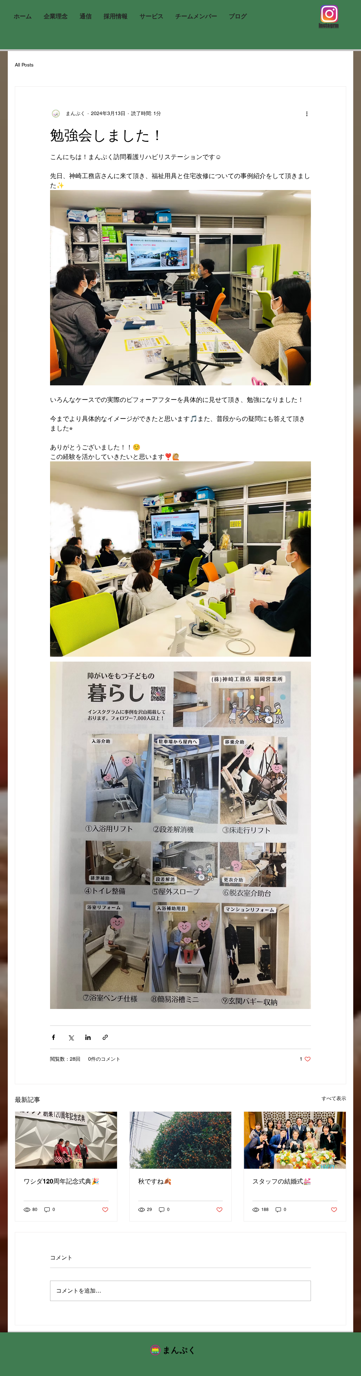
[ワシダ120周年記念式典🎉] (66, 1140)
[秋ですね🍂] (181, 1140)
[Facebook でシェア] (53, 1037)
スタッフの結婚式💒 (281, 1181)
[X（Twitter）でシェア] (70, 1037)
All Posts (24, 65)
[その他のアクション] (306, 113)
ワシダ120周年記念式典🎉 (61, 1181)
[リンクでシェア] (105, 1037)
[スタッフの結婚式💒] (295, 1140)
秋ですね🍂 (154, 1181)
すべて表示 (334, 1098)
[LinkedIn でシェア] (88, 1037)
